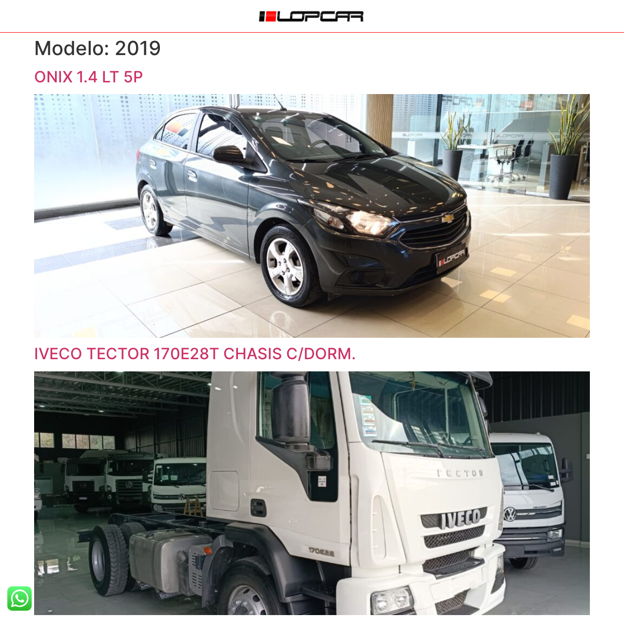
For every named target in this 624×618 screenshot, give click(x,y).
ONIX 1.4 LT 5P (88, 76)
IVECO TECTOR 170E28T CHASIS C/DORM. (195, 353)
